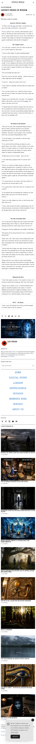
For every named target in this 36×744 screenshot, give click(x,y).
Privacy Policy (4, 735)
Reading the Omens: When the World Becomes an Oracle (18, 452)
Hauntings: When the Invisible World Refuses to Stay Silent (18, 511)
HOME (18, 372)
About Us (18, 409)
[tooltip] (2, 316)
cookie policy (14, 732)
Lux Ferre (9, 14)
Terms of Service (5, 731)
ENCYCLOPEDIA (18, 388)
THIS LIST (14, 351)
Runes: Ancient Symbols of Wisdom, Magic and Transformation (15, 541)
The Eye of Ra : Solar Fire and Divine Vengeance (16, 600)
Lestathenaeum (6, 7)
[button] (33, 365)
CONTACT (18, 404)
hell (3, 40)
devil (14, 26)
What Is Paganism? (6, 629)
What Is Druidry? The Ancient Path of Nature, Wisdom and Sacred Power (17, 571)
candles (26, 101)
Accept (15, 736)
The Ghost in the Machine (9, 717)
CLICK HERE (10, 356)
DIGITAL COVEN (18, 378)
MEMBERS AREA (18, 399)
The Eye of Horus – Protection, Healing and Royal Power (16, 688)
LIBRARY (18, 383)
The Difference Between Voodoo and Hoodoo (14, 481)
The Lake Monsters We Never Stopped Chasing (15, 658)
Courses (18, 394)
